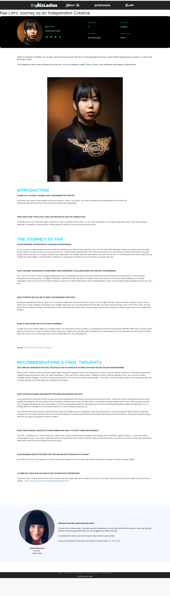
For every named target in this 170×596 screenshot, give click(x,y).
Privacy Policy (79, 573)
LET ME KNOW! (114, 541)
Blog (129, 5)
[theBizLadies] (44, 5)
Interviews (102, 5)
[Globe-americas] (47, 37)
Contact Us (68, 573)
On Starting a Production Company (38, 348)
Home (61, 573)
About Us (73, 5)
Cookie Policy (106, 573)
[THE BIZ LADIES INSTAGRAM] (60, 37)
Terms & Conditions (93, 573)
